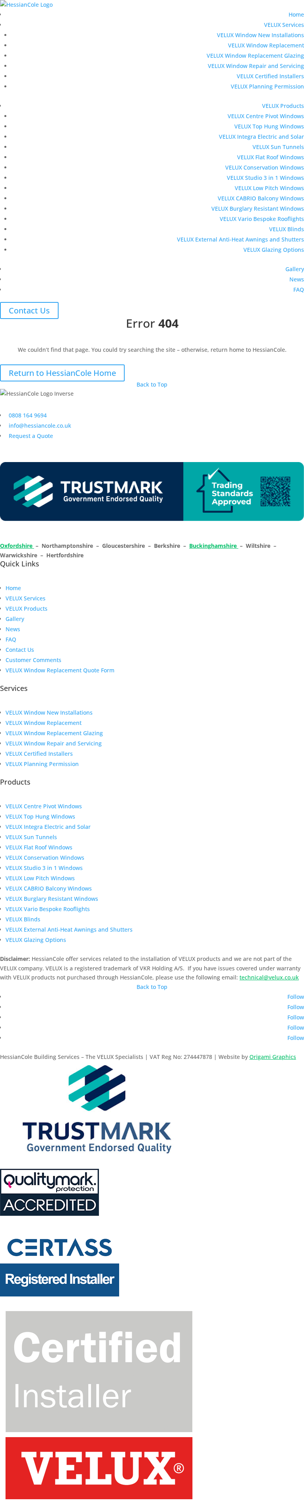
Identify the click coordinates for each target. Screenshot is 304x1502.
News (296, 279)
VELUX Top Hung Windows (269, 126)
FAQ (298, 289)
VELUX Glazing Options (273, 249)
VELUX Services (284, 24)
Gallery (294, 269)
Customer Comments (33, 660)
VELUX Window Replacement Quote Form (60, 670)
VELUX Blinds (286, 229)
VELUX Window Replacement (266, 45)
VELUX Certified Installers (270, 76)
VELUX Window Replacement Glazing (255, 55)
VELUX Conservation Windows (264, 167)
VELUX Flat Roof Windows (270, 157)
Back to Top (152, 384)
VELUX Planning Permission (267, 86)
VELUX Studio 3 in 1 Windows (265, 177)
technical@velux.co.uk (269, 977)
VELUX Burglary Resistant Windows (257, 208)
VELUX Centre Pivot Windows (266, 116)
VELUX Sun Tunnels (278, 147)
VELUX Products (283, 105)
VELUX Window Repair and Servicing (256, 66)
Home (296, 14)
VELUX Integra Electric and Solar (261, 136)
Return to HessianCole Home (62, 373)
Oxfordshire (17, 545)
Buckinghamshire (213, 545)
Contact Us (29, 310)
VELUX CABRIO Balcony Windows (261, 198)
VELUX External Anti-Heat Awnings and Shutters (240, 239)
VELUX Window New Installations (260, 35)
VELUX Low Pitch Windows (269, 188)
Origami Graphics (272, 1056)
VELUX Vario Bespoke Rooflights (262, 219)
